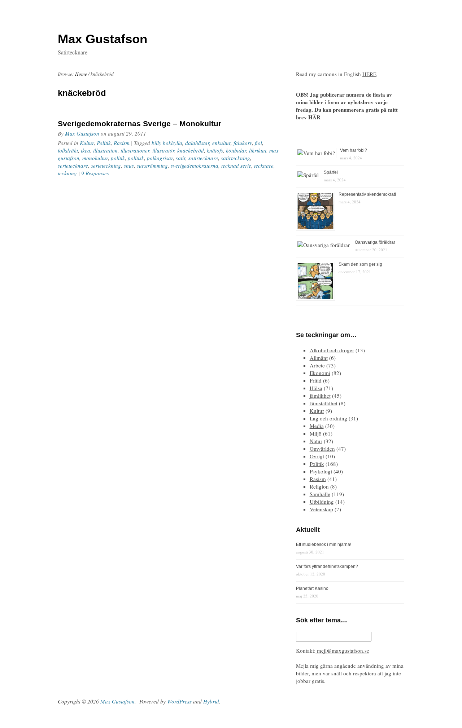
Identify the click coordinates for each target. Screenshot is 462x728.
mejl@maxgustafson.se (342, 650)
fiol (258, 142)
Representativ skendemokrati (367, 194)
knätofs (215, 150)
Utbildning (322, 501)
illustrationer (135, 150)
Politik (104, 142)
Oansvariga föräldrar (375, 242)
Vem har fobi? (353, 150)
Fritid (316, 380)
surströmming (152, 165)
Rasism (122, 142)
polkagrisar (160, 158)
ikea (85, 150)
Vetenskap (321, 509)
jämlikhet (320, 395)
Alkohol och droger (332, 350)
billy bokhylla (167, 142)
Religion (319, 486)
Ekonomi (320, 372)
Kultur (87, 142)
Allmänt (319, 357)
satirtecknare (203, 158)
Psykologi (321, 471)
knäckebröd (190, 150)
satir (181, 158)
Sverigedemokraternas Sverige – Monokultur (139, 123)
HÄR (314, 117)
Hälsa (316, 388)
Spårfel (331, 172)
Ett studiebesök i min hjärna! (323, 544)
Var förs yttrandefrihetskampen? (327, 566)
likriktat (257, 150)
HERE (369, 74)
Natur (316, 441)
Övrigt (317, 456)
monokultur (95, 158)
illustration (105, 150)
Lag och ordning (328, 418)
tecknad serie (236, 165)
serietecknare (73, 165)
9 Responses (95, 173)
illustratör (163, 150)
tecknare (264, 165)
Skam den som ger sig (360, 264)
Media (317, 425)
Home (81, 74)
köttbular (236, 150)
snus (129, 165)
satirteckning (235, 158)
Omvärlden (322, 448)
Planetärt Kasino (312, 588)
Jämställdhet (323, 403)
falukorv (243, 142)
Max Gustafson (82, 133)
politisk (136, 158)
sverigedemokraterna (194, 165)
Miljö (316, 433)
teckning (67, 173)
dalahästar (197, 142)
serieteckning (106, 165)
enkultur (221, 142)
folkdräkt (68, 150)
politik (118, 158)
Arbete (317, 365)
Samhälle (320, 494)
